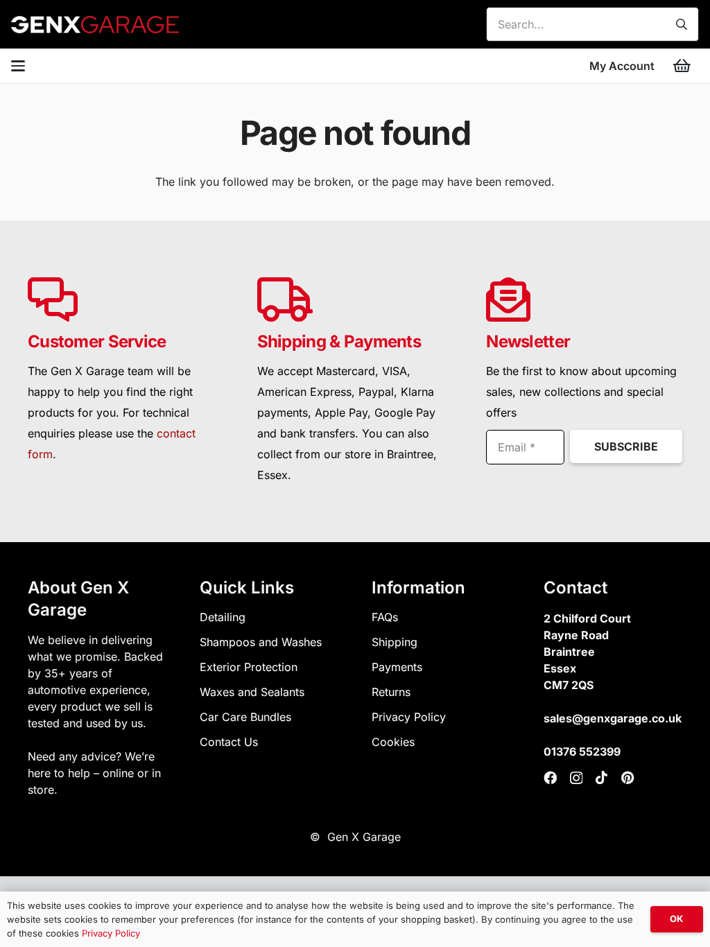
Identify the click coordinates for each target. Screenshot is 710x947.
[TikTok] (601, 777)
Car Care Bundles (245, 717)
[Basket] (682, 66)
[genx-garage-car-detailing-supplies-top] (95, 24)
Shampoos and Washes (261, 642)
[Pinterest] (627, 777)
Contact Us (229, 742)
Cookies (393, 742)
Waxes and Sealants (252, 692)
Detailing (222, 617)
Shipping (394, 642)
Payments (397, 667)
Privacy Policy (409, 717)
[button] (18, 66)
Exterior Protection (248, 667)
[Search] (681, 24)
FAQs (385, 617)
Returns (391, 692)
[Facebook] (550, 777)
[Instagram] (576, 778)
